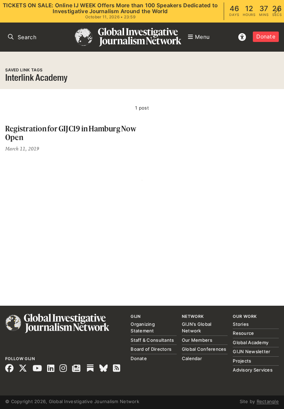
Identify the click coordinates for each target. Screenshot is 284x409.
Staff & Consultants (152, 340)
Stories (241, 324)
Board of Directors (151, 349)
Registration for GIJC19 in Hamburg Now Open (70, 133)
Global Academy (250, 342)
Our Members (197, 340)
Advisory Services (252, 370)
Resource (243, 333)
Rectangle (268, 401)
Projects (242, 361)
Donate (265, 36)
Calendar (192, 358)
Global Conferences (204, 349)
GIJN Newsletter (251, 351)
